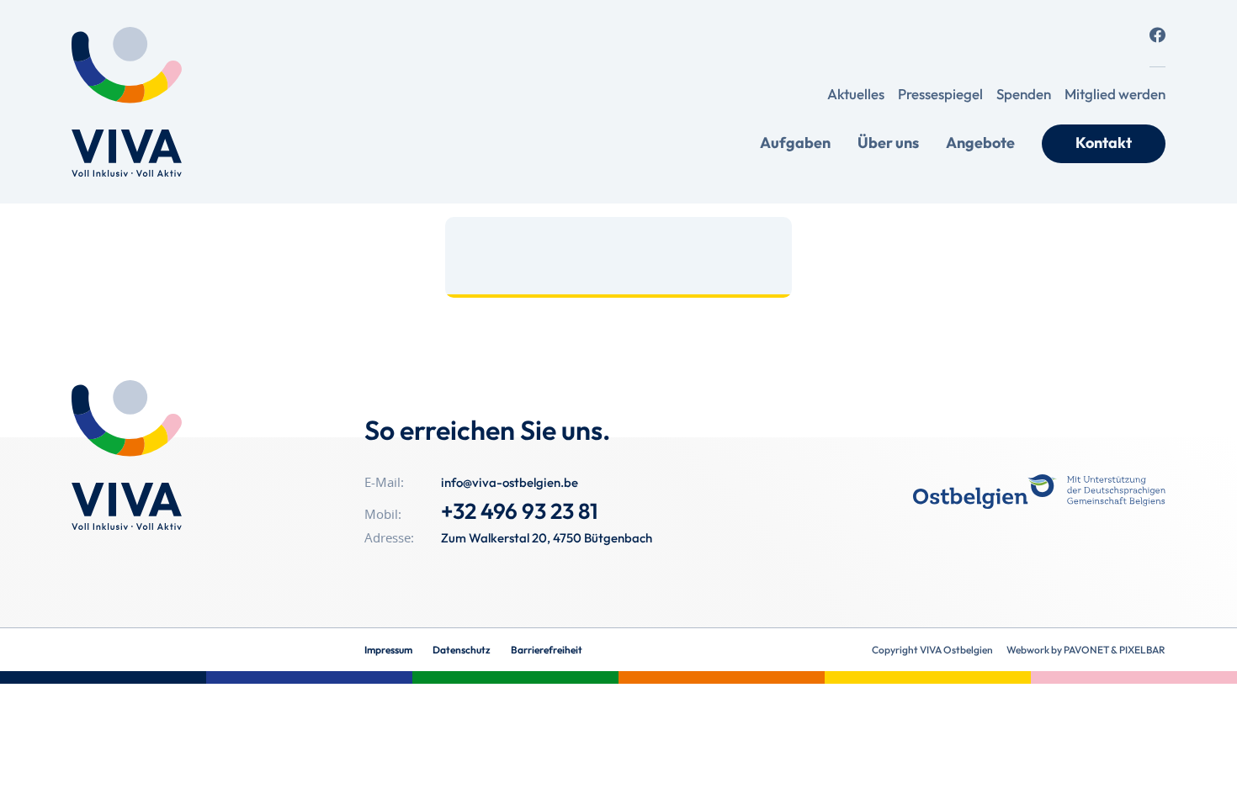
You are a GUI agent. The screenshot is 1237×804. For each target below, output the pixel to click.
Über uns (888, 142)
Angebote (980, 142)
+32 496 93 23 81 (519, 511)
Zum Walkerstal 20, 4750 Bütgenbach (546, 538)
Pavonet (1086, 649)
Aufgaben (795, 142)
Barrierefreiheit (546, 649)
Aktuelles (855, 94)
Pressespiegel (940, 94)
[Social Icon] (1157, 35)
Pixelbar (1142, 649)
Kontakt (1103, 142)
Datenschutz (462, 649)
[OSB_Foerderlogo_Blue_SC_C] (1039, 491)
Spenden (1023, 94)
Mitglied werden (1114, 94)
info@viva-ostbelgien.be (509, 482)
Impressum (388, 649)
